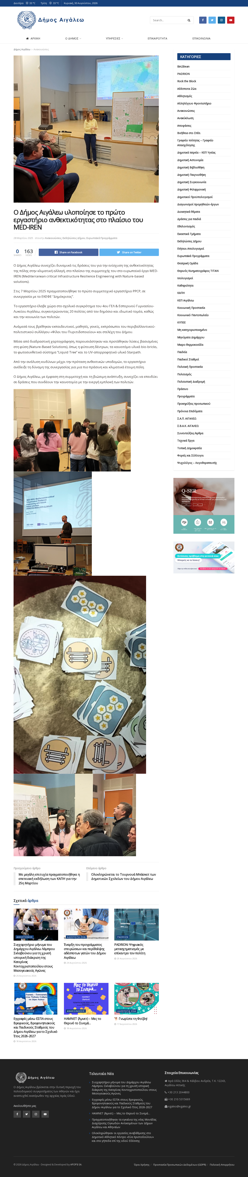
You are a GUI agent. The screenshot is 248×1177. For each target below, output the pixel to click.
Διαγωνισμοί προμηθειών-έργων (198, 204)
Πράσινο (182, 389)
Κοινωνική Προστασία (191, 308)
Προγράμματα (186, 396)
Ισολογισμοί (185, 278)
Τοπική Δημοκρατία (189, 448)
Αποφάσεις (184, 125)
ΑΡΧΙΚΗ (35, 38)
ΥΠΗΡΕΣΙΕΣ (113, 38)
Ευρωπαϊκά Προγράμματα (101, 238)
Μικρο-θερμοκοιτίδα (190, 344)
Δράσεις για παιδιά (189, 219)
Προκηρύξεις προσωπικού (193, 403)
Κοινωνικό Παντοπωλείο (193, 315)
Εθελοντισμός (186, 226)
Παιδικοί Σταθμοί (188, 359)
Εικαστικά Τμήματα (189, 234)
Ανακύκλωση (185, 118)
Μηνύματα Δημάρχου (190, 337)
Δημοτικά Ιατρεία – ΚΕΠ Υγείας (196, 152)
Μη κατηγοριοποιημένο (192, 330)
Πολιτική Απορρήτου (222, 1164)
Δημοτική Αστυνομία (190, 160)
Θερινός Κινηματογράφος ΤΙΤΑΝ (198, 271)
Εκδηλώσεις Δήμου (74, 238)
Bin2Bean (183, 66)
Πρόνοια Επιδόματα (189, 411)
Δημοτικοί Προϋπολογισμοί (195, 197)
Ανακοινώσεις (41, 49)
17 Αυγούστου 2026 (126, 1024)
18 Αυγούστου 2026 (26, 1041)
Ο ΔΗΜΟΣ (71, 38)
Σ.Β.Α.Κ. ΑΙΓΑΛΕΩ (188, 426)
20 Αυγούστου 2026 (126, 958)
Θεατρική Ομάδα (187, 263)
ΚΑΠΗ (181, 293)
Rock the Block (186, 81)
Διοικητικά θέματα (188, 211)
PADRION (122, 937)
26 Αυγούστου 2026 (26, 975)
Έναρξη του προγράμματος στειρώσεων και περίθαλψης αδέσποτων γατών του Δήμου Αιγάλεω (85, 951)
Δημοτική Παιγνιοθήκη (191, 175)
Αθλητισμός (25, 937)
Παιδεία (182, 352)
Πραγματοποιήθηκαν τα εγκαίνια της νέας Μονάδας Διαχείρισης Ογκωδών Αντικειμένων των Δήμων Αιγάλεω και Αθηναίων (124, 1123)
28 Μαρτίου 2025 (23, 238)
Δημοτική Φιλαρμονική (191, 189)
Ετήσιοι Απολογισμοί (190, 248)
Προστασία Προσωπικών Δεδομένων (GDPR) (179, 1164)
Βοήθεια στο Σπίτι (188, 133)
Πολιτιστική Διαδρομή (191, 381)
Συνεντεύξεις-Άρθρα (190, 433)
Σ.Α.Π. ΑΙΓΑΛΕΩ (186, 418)
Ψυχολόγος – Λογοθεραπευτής (197, 463)
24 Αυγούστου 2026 (76, 962)
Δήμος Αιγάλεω (22, 49)
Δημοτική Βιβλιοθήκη (190, 167)
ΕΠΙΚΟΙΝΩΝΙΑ (201, 38)
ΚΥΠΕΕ (181, 322)
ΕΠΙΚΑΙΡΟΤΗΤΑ (157, 38)
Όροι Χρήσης (141, 1164)
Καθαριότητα (185, 285)
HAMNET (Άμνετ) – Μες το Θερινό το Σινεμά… (82, 1021)
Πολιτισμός (184, 374)
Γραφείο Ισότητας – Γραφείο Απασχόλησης (195, 142)
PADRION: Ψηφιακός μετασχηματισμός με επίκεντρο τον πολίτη (129, 948)
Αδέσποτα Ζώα (76, 937)
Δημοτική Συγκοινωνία (191, 182)
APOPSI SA (76, 1164)
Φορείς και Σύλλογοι (190, 455)
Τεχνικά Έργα (185, 440)
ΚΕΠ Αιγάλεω (185, 300)
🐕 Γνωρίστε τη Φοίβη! (130, 1019)
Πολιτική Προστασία (190, 366)
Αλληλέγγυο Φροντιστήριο (194, 103)
